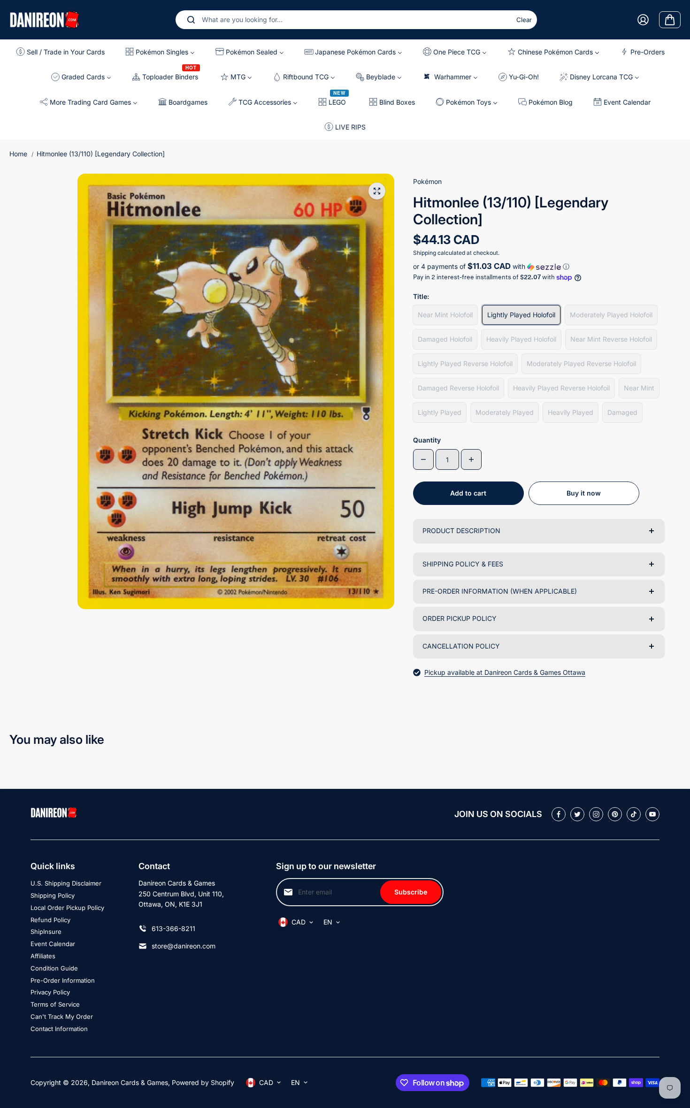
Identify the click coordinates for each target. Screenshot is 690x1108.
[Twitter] (577, 814)
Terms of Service (55, 1004)
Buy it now (584, 493)
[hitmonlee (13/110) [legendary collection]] (377, 191)
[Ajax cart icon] (670, 19)
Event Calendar (53, 944)
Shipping (424, 252)
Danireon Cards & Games (130, 1082)
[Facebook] (559, 814)
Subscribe (410, 892)
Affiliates (43, 956)
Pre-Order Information (63, 980)
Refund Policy (50, 920)
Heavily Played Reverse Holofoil (561, 388)
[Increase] (471, 459)
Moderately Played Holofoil (611, 315)
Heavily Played (570, 412)
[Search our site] (191, 19)
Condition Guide (54, 968)
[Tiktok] (634, 814)
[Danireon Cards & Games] (44, 19)
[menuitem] (62, 51)
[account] (643, 19)
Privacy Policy (50, 992)
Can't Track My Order (62, 1016)
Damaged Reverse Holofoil (458, 388)
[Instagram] (596, 814)
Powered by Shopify (203, 1082)
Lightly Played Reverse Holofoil (465, 363)
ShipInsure (46, 931)
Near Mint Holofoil (445, 315)
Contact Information (59, 1028)
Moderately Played (504, 412)
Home (18, 154)
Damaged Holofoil (445, 339)
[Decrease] (423, 459)
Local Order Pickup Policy (67, 907)
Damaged (622, 412)
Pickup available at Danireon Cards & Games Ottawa (504, 672)
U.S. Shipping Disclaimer (66, 883)
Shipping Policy (53, 895)
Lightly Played (439, 412)
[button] (538, 266)
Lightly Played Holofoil (521, 315)
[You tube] (652, 814)
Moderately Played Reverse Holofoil (581, 363)
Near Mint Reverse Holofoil (611, 339)
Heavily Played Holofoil (521, 339)
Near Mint (639, 388)
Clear (524, 19)
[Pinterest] (615, 814)
